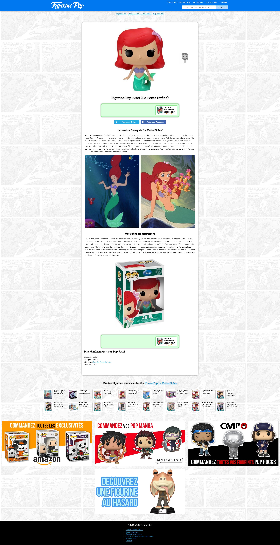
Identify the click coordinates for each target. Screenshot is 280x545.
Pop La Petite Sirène (102, 362)
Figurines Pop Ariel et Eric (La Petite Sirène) (83, 404)
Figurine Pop (121, 14)
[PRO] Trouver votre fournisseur (139, 536)
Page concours (132, 532)
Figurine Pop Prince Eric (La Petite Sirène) (58, 404)
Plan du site (131, 538)
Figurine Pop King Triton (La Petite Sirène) (182, 404)
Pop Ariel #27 (158, 14)
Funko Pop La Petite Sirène (161, 383)
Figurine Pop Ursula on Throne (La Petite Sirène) (84, 391)
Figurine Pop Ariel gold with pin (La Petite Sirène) (133, 391)
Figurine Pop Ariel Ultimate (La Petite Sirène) (207, 391)
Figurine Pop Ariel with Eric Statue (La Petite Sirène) (182, 391)
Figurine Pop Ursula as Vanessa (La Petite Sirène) (231, 392)
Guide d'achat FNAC (134, 530)
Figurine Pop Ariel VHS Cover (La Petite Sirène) (59, 391)
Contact (129, 541)
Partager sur (129, 122)
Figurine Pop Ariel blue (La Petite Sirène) (158, 391)
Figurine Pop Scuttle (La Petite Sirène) (133, 404)
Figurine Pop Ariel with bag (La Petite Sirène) (158, 404)
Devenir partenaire (134, 534)
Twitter (223, 2)
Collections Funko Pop (179, 2)
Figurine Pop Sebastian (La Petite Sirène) (108, 391)
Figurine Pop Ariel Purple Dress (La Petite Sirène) (207, 404)
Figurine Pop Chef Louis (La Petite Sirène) (109, 404)
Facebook (198, 2)
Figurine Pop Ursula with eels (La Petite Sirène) (232, 404)
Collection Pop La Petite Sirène (139, 14)
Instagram (211, 2)
